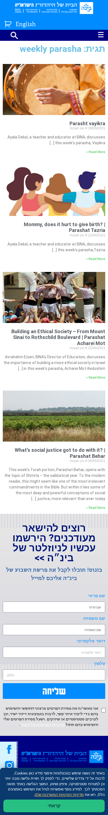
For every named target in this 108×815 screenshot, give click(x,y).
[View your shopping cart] (8, 23)
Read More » (95, 152)
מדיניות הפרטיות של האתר (42, 725)
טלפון (99, 663)
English (26, 25)
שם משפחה (94, 618)
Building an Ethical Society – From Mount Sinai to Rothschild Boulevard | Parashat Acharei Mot (58, 337)
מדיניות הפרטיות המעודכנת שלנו (59, 795)
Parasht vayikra (87, 123)
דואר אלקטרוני (91, 641)
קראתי (54, 805)
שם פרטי (96, 596)
